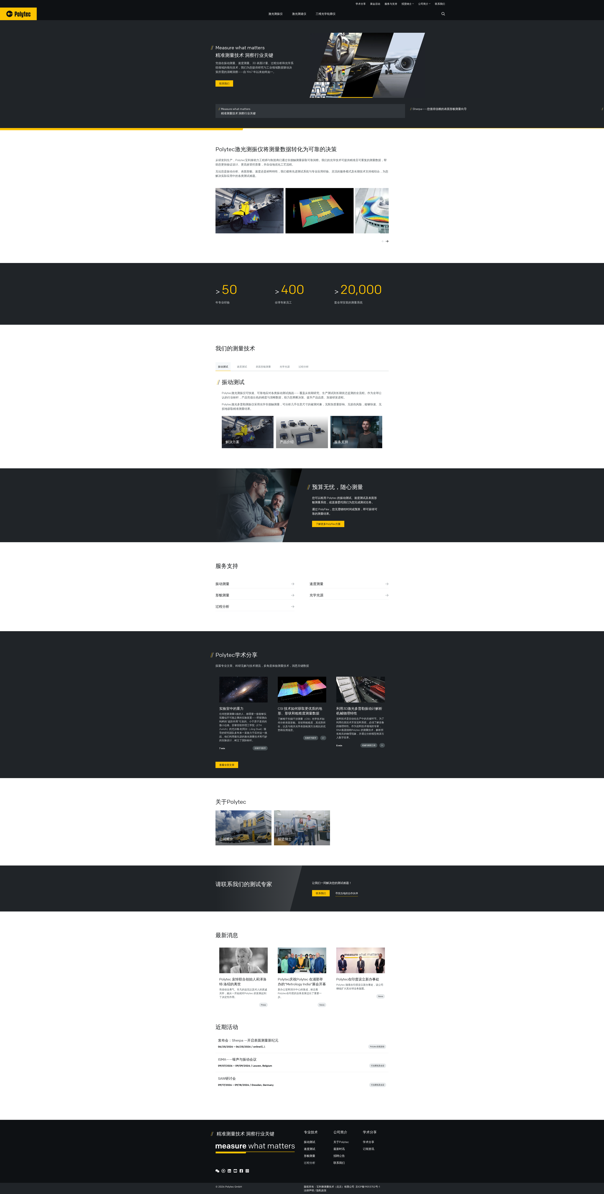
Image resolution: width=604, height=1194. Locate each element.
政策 (323, 1190)
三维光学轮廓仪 (326, 13)
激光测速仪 (299, 13)
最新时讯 (339, 1149)
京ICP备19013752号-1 (367, 1186)
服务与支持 (391, 3)
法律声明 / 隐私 (312, 1190)
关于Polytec (341, 1142)
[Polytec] (18, 14)
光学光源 (285, 366)
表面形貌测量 (263, 366)
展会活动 (375, 3)
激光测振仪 (275, 13)
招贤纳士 (407, 3)
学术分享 (361, 3)
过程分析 (304, 366)
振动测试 (223, 366)
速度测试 (242, 366)
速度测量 (316, 584)
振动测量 (222, 584)
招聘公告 (339, 1155)
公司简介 (423, 3)
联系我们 (440, 3)
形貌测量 (222, 595)
